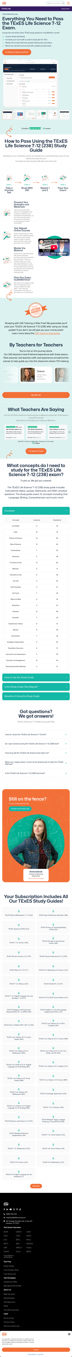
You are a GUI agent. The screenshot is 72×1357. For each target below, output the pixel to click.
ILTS (5, 1240)
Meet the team (9, 1294)
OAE (5, 1248)
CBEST (19, 1232)
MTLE (28, 1240)
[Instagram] (14, 1209)
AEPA (6, 1232)
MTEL (18, 1240)
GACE (28, 1236)
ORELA (19, 1248)
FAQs (6, 1306)
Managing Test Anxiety (12, 1286)
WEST (28, 1252)
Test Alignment (9, 1302)
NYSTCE (29, 1244)
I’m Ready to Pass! (36, 451)
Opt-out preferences (32, 1354)
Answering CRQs (10, 1282)
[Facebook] (4, 1209)
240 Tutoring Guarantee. (47, 333)
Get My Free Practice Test (20, 809)
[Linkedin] (7, 1209)
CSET (28, 1232)
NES (18, 1244)
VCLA (18, 1252)
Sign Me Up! (36, 395)
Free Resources (10, 1274)
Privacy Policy (40, 1354)
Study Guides (9, 1266)
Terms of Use (9, 1318)
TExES (6, 1252)
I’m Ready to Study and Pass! (16, 52)
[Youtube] (11, 1209)
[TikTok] (20, 1209)
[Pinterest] (17, 1209)
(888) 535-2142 (11, 1214)
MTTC (6, 1244)
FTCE (18, 1236)
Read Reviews (9, 1298)
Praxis (28, 1248)
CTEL (6, 1236)
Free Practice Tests (11, 1270)
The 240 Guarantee (11, 1310)
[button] (69, 1334)
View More (36, 1186)
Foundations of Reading (9, 1256)
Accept (36, 1350)
